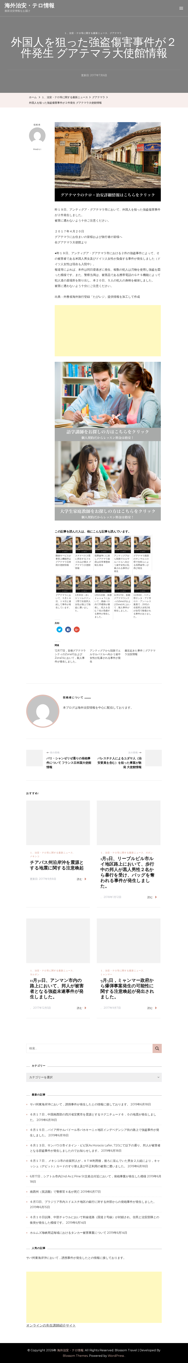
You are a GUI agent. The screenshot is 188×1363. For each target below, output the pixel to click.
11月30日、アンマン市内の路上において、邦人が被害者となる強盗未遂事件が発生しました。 (57, 989)
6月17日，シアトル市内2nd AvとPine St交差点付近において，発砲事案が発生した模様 (88, 1176)
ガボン (149, 852)
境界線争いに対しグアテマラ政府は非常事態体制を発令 (102, 560)
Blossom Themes (75, 1356)
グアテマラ (116, 33)
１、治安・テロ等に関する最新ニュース (85, 33)
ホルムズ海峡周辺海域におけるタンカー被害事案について (68, 1232)
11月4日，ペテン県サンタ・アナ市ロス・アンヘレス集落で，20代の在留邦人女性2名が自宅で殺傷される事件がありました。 (142, 606)
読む (79, 879)
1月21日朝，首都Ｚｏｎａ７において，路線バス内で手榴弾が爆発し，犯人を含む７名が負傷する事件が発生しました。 (103, 606)
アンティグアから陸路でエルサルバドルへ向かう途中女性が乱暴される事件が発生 (121, 563)
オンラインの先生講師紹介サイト (51, 1325)
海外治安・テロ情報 (30, 5)
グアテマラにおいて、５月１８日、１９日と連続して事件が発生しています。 (63, 601)
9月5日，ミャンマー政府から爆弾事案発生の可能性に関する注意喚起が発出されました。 (127, 989)
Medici (37, 149)
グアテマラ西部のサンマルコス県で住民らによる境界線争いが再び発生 (141, 561)
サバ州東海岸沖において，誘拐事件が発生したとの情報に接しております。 (80, 1104)
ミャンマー (106, 974)
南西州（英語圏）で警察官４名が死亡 (55, 1191)
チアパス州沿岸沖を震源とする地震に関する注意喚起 (57, 865)
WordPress (116, 1356)
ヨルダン (34, 974)
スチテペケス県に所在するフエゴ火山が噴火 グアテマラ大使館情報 (83, 561)
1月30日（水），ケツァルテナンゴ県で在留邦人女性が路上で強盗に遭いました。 (83, 603)
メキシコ (34, 856)
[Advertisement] (108, 330)
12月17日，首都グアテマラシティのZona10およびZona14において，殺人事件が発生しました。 (122, 603)
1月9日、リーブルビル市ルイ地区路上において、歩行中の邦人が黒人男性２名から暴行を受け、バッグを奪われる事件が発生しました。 (127, 872)
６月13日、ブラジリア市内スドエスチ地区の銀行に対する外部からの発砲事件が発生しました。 (93, 1202)
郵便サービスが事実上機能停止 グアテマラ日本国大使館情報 (63, 560)
